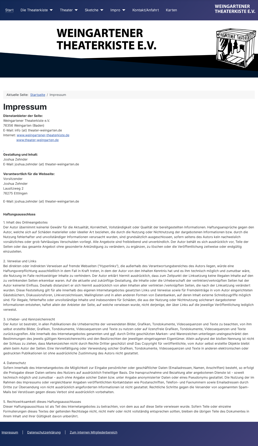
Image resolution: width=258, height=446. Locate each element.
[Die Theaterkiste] (50, 10)
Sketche (91, 10)
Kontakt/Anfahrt (145, 10)
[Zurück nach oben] (251, 438)
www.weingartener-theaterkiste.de (43, 135)
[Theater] (75, 10)
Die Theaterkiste (34, 10)
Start (9, 10)
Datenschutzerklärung (44, 432)
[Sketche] (100, 10)
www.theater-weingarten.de (37, 140)
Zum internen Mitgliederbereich (93, 432)
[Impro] (122, 10)
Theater (66, 10)
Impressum (10, 432)
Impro (115, 10)
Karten (171, 10)
